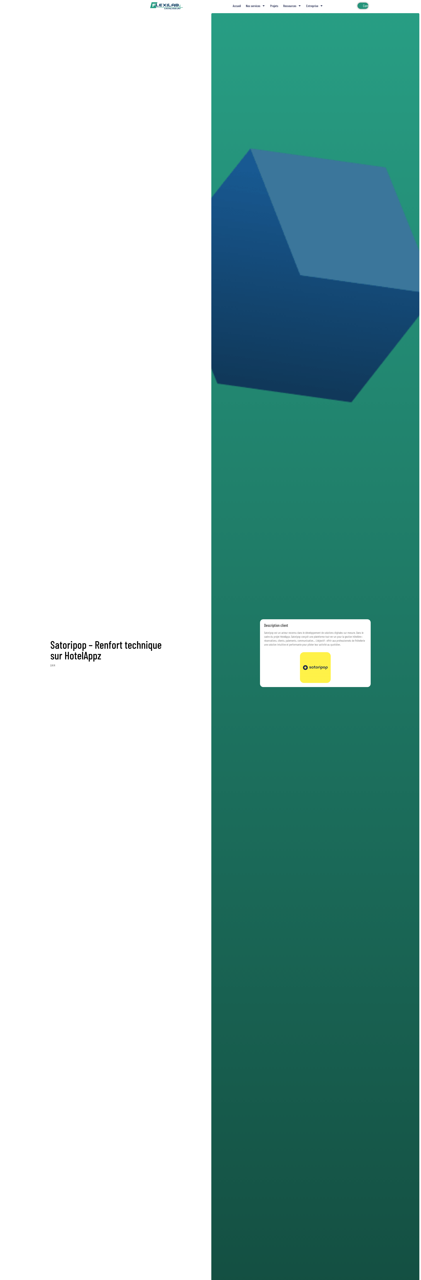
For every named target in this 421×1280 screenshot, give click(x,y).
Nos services (253, 6)
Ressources (289, 6)
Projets (274, 6)
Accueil (237, 6)
